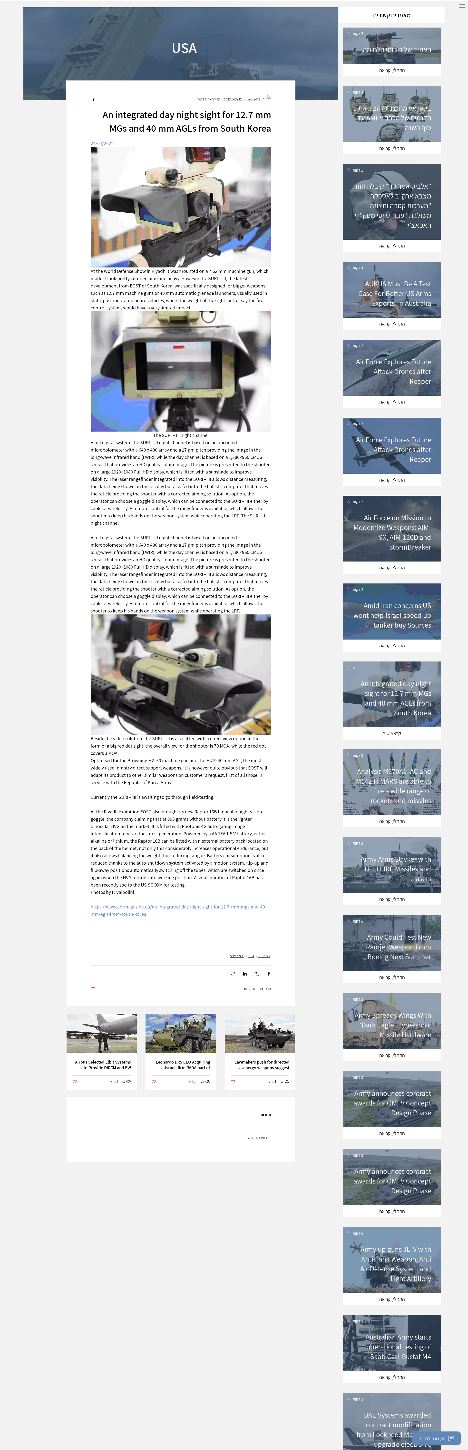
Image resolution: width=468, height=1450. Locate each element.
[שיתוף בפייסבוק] (268, 973)
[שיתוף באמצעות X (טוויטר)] (256, 973)
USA (251, 956)
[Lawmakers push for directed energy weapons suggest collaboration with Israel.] (260, 1033)
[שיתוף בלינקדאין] (245, 973)
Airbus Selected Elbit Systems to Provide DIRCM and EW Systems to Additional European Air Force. (103, 1064)
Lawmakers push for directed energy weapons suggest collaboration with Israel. (261, 1064)
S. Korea (264, 956)
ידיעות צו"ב (237, 956)
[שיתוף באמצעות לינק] (233, 973)
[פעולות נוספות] (94, 99)
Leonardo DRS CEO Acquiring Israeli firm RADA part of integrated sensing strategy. (183, 1064)
